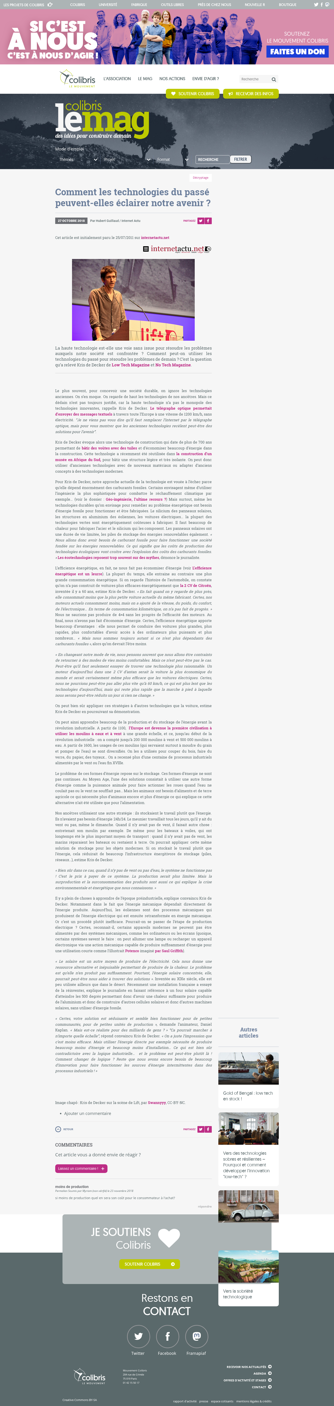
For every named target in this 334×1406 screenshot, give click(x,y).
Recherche (208, 159)
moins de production (72, 1187)
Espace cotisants (222, 1401)
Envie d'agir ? (205, 78)
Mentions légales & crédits (254, 1401)
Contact (259, 1387)
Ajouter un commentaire (87, 1113)
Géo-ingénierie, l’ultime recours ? (136, 499)
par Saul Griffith (169, 950)
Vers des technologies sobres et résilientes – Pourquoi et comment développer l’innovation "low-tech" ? (246, 1164)
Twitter (200, 221)
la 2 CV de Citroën (195, 585)
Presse (203, 1401)
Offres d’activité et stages (245, 1380)
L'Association (117, 78)
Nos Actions (172, 78)
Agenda (260, 1373)
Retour (68, 1129)
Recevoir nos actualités (246, 1367)
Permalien (61, 1191)
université (108, 4)
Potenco (132, 950)
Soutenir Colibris (196, 93)
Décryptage (200, 178)
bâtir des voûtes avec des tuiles (109, 448)
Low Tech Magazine (131, 365)
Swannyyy (157, 1102)
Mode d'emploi (69, 149)
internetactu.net (155, 237)
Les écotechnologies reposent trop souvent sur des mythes (108, 557)
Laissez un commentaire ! (78, 1168)
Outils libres (172, 4)
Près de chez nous (214, 4)
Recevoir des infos (254, 93)
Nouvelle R (255, 4)
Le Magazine (102, 119)
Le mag (145, 78)
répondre (205, 1206)
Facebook (208, 221)
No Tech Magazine (173, 365)
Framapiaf (196, 1353)
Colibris (24, 5)
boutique (288, 4)
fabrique (139, 4)
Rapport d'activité (185, 1401)
